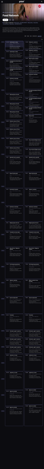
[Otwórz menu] (2, 2)
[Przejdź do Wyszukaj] (42, 1)
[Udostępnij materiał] (13, 20)
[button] (42, 39)
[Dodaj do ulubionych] (10, 20)
